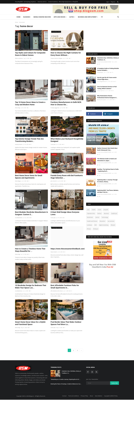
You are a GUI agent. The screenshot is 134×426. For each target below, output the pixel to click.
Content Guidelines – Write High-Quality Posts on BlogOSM (63, 1)
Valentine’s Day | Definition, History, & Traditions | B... (108, 59)
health (93, 209)
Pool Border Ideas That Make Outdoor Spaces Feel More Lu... (66, 323)
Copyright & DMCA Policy (111, 396)
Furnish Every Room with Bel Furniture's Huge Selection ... (67, 176)
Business (106, 213)
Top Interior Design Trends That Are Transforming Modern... (29, 140)
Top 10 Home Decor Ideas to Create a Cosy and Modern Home (30, 103)
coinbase (89, 225)
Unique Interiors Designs (56, 58)
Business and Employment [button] (87, 17)
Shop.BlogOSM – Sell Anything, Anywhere (25, 1)
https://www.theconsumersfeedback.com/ (67, 249)
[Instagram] (92, 372)
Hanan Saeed (54, 252)
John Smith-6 (54, 181)
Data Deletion (98, 396)
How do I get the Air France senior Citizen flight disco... (107, 78)
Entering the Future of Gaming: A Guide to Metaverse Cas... (66, 384)
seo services (111, 221)
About (91, 396)
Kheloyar (95, 229)
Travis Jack (53, 144)
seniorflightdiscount (102, 81)
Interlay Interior (19, 144)
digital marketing (103, 225)
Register (113, 2)
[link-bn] (86, 9)
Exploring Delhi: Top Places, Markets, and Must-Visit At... (108, 191)
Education (102, 221)
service (97, 217)
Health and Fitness (92, 221)
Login (107, 2)
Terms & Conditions (73, 396)
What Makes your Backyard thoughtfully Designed (67, 140)
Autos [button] (71, 17)
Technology (105, 217)
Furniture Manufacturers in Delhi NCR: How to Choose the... (66, 103)
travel (99, 209)
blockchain (90, 217)
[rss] (96, 372)
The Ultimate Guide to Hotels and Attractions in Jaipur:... (106, 159)
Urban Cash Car (101, 90)
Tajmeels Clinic (91, 213)
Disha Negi (17, 107)
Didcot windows (19, 58)
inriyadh (106, 209)
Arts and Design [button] (60, 17)
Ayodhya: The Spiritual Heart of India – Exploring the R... (108, 170)
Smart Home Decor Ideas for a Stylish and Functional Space (30, 323)
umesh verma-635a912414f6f (104, 62)
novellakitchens (18, 217)
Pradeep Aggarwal (55, 107)
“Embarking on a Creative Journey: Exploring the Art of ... (65, 379)
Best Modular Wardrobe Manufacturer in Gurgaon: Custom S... (31, 213)
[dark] (118, 1)
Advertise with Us (42, 1)
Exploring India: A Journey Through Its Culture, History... (107, 180)
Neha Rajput (18, 181)
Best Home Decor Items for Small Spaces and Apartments (28, 176)
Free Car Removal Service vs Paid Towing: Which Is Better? (107, 87)
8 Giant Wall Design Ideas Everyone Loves (65, 213)
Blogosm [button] (26, 17)
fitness (89, 229)
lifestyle (113, 225)
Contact (64, 396)
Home (18, 17)
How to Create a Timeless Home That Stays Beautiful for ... (30, 250)
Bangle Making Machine (42, 17)
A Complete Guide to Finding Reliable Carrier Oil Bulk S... (108, 69)
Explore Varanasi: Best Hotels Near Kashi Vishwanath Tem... (107, 149)
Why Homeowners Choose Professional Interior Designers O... (107, 96)
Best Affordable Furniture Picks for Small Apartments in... (65, 286)
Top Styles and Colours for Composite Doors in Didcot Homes (30, 54)
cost (88, 209)
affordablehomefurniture (57, 291)
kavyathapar (100, 72)
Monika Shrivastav (101, 99)
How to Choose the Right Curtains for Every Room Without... (66, 54)
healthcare (114, 213)
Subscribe (114, 383)
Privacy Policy (84, 396)
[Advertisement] (49, 71)
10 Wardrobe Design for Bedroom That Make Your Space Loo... (30, 286)
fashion (99, 213)
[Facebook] (88, 372)
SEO (95, 225)
